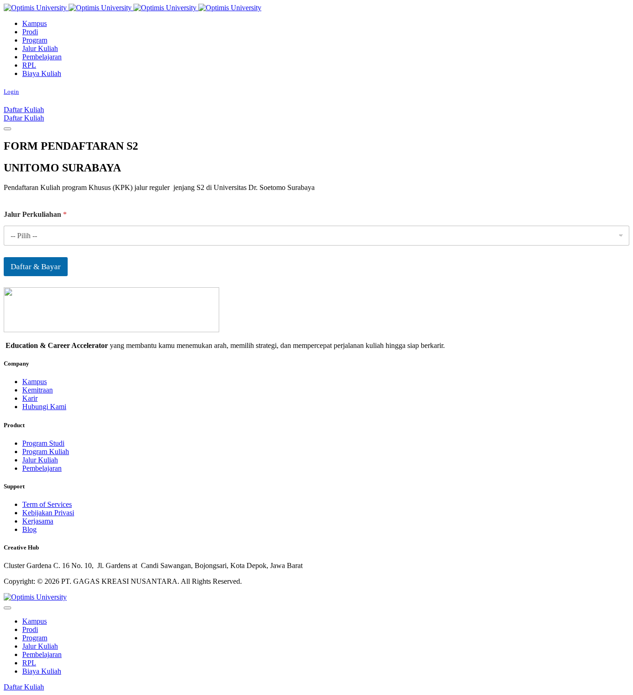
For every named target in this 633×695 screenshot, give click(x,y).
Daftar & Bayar (36, 266)
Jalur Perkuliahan (35, 214)
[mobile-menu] (7, 128)
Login (11, 91)
